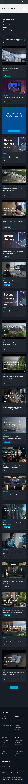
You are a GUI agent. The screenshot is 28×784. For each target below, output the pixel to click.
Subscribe (14, 131)
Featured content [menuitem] (8, 19)
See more (14, 687)
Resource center (8, 8)
